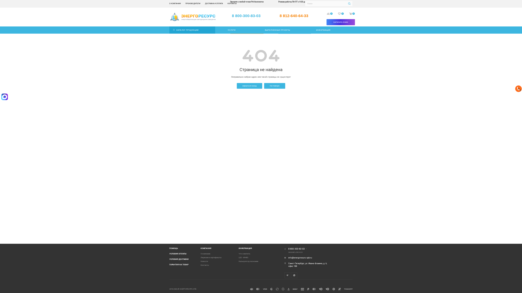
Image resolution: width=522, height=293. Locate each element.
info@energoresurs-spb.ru (300, 258)
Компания (206, 248)
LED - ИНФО (243, 258)
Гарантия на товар (179, 265)
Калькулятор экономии (248, 261)
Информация (245, 248)
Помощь (173, 248)
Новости (204, 261)
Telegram (287, 275)
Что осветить (244, 254)
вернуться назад (250, 86)
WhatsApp (294, 275)
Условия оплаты (178, 254)
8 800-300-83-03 (296, 249)
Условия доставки (179, 259)
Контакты (205, 265)
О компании (205, 254)
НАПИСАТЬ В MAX (340, 22)
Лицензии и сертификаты (211, 258)
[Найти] (349, 4)
